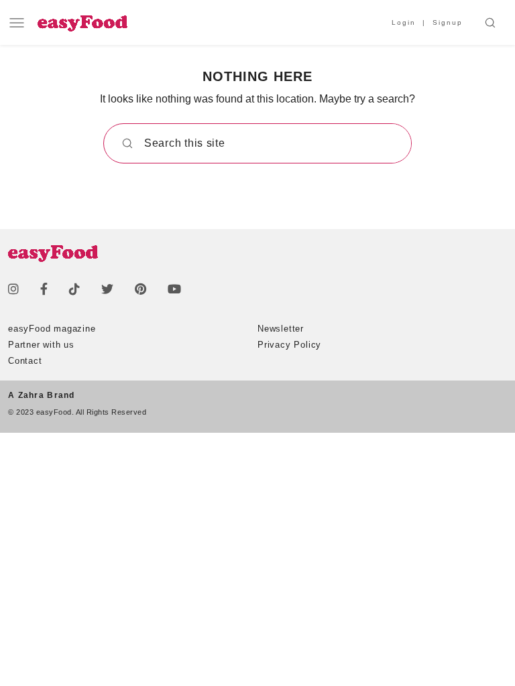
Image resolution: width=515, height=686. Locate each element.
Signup (448, 22)
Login (404, 22)
